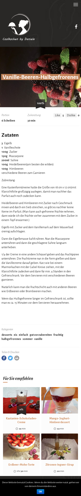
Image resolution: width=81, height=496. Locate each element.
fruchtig (58, 334)
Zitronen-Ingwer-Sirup (59, 464)
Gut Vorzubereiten (41, 334)
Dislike (71, 115)
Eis (15, 334)
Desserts (7, 334)
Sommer (28, 338)
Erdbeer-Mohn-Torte (21, 464)
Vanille (38, 338)
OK (40, 491)
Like (57, 115)
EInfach (23, 334)
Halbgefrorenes (11, 338)
